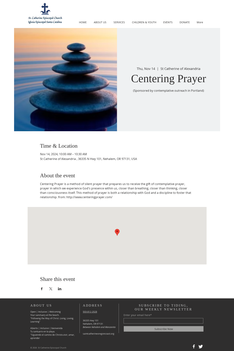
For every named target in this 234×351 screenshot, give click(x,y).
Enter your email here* (138, 315)
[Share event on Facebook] (42, 288)
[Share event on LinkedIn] (59, 288)
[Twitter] (200, 346)
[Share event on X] (50, 288)
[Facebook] (193, 346)
